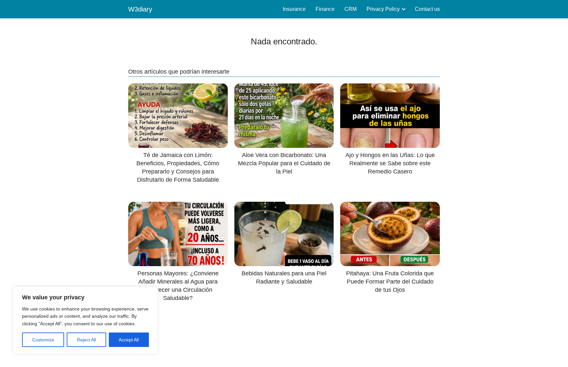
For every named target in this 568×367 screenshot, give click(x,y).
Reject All (86, 339)
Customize (43, 339)
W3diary (140, 9)
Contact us (427, 9)
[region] (85, 320)
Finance (325, 9)
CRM (350, 9)
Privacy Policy (383, 9)
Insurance (294, 9)
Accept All (129, 339)
